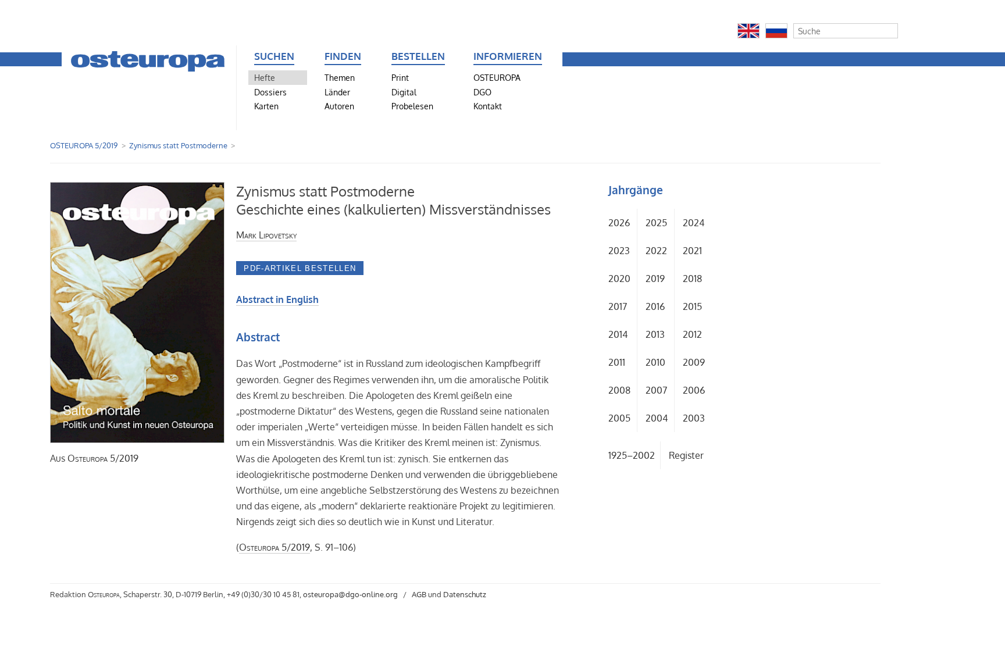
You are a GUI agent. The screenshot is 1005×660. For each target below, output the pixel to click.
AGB (419, 594)
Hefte (264, 77)
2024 (693, 223)
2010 (655, 362)
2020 (619, 278)
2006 (694, 390)
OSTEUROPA (497, 77)
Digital (403, 92)
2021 (692, 250)
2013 (655, 334)
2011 (616, 362)
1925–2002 (631, 455)
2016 (655, 306)
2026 (619, 223)
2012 (692, 334)
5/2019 (102, 458)
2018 (692, 278)
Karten (266, 106)
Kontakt (487, 106)
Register (686, 455)
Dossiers (270, 92)
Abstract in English (277, 299)
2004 (657, 418)
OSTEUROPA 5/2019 (83, 145)
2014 (618, 334)
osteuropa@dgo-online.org (350, 594)
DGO (482, 92)
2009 (694, 362)
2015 (692, 306)
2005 (619, 418)
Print (400, 77)
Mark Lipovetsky (266, 235)
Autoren (339, 106)
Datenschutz (464, 594)
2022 (656, 250)
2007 (656, 390)
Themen (340, 77)
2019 (655, 278)
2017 (617, 306)
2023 (619, 250)
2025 (656, 223)
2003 (694, 418)
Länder (337, 92)
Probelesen (412, 106)
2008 (619, 390)
